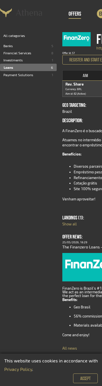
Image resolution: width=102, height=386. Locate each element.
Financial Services (17, 53)
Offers (75, 13)
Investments (13, 60)
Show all (69, 224)
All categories (14, 36)
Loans (8, 67)
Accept (85, 378)
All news (69, 348)
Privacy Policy (18, 369)
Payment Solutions (18, 75)
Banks (8, 46)
